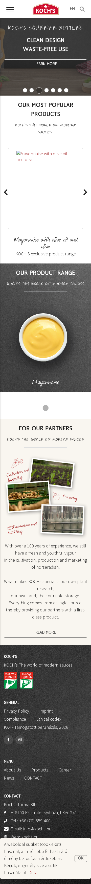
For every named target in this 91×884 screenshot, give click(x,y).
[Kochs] (46, 9)
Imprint (46, 711)
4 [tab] (46, 90)
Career (65, 770)
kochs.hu (30, 837)
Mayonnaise (45, 383)
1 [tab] (25, 90)
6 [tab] (59, 90)
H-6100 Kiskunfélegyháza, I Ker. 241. (44, 812)
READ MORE (45, 633)
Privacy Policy (16, 711)
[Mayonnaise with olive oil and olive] (45, 188)
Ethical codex (48, 719)
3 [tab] (39, 90)
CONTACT (33, 778)
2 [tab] (31, 90)
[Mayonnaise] (45, 341)
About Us (12, 770)
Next (85, 192)
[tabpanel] (45, 57)
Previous (6, 192)
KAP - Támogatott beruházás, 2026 (36, 727)
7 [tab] (66, 90)
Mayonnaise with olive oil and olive (46, 246)
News (9, 778)
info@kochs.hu (37, 829)
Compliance (15, 719)
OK (80, 858)
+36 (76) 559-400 (35, 821)
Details (35, 872)
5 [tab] (53, 90)
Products (40, 770)
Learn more (45, 64)
